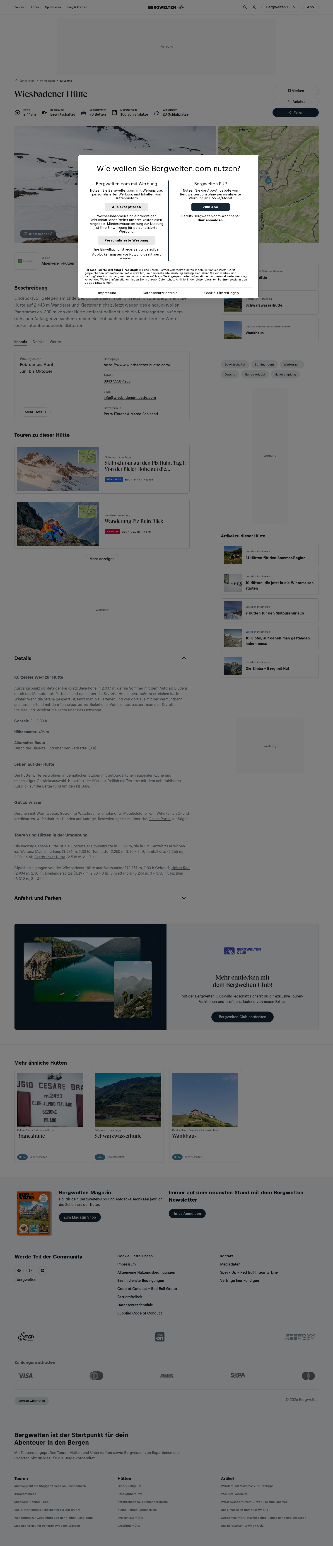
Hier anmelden (210, 220)
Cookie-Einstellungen (221, 293)
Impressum (107, 293)
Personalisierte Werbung (126, 240)
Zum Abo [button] (210, 207)
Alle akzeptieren (126, 207)
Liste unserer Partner (212, 279)
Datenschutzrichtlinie (160, 293)
